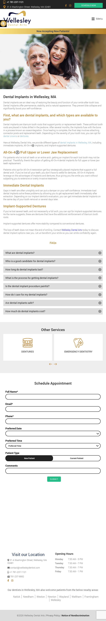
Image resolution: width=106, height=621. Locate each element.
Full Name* (11, 391)
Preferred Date (13, 428)
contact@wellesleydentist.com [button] (25, 567)
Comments (11, 465)
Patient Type (12, 453)
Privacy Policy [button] (53, 615)
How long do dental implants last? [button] (24, 269)
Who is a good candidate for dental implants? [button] (30, 261)
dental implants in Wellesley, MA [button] (75, 142)
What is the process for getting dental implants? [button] (31, 278)
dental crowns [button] (10, 136)
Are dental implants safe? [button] (19, 302)
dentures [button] (24, 136)
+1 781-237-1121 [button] (15, 2)
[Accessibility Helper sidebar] (3, 23)
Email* (9, 404)
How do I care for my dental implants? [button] (26, 294)
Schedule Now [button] (88, 5)
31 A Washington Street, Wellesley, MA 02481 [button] (29, 6)
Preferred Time (13, 440)
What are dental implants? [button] (20, 252)
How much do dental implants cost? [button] (25, 311)
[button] (66, 5)
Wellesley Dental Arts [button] (72, 229)
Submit (54, 479)
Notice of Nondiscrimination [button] (75, 615)
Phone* (9, 416)
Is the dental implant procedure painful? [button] (27, 286)
